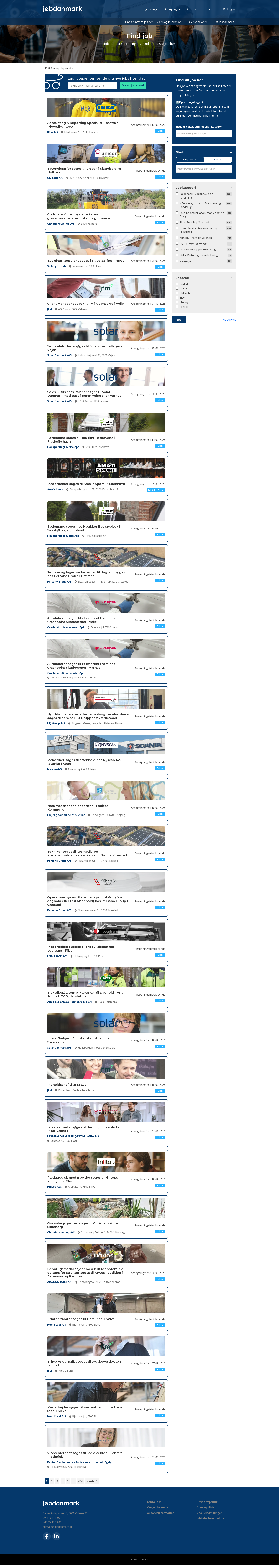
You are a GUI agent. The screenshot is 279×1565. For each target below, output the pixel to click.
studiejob (185, 302)
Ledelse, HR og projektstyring (198, 249)
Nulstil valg (229, 319)
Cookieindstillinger (209, 1513)
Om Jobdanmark (157, 1507)
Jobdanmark (113, 43)
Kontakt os (154, 1502)
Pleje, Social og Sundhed (194, 222)
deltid (183, 288)
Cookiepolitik (205, 1507)
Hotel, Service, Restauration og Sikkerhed (198, 230)
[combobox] (204, 133)
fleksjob (185, 293)
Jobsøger (152, 9)
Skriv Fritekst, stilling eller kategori (199, 126)
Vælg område (190, 159)
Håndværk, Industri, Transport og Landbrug (200, 205)
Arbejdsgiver (173, 9)
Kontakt (207, 9)
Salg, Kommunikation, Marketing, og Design (202, 214)
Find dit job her (189, 80)
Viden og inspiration (169, 22)
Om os (191, 9)
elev (182, 297)
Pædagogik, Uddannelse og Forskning (196, 195)
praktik (184, 306)
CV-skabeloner (198, 22)
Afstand (218, 159)
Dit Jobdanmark (224, 22)
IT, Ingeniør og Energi (193, 243)
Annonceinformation (160, 1513)
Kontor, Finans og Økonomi (196, 237)
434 (80, 1481)
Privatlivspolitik (207, 1502)
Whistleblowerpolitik (210, 1518)
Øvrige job (186, 261)
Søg (179, 319)
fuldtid (184, 284)
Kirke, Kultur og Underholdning (199, 255)
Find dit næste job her (139, 22)
